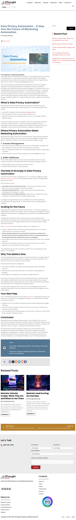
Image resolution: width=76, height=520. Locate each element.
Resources (53, 3)
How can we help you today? (39, 458)
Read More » (5, 414)
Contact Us (67, 3)
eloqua (20, 351)
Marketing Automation (24, 346)
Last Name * (56, 445)
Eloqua (47, 149)
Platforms (38, 3)
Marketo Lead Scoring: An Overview (37, 394)
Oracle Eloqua (36, 346)
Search (54, 26)
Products (29, 3)
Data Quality (13, 346)
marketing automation (29, 351)
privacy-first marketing (16, 353)
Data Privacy (6, 41)
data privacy (13, 351)
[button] (10, 361)
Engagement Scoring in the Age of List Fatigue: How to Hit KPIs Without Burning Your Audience (63, 60)
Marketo (30, 297)
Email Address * (35, 450)
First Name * (34, 445)
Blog (60, 3)
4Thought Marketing (7, 35)
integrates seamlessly (10, 178)
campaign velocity (30, 112)
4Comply (6, 226)
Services (45, 3)
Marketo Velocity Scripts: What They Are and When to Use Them (12, 396)
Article (11, 342)
